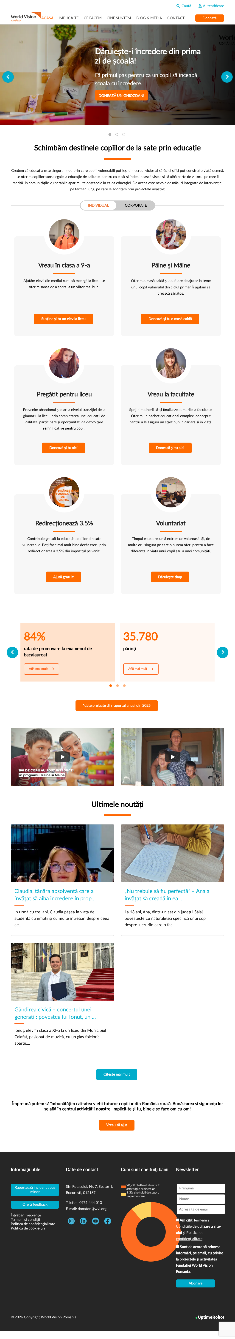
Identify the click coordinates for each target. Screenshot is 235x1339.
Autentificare (213, 6)
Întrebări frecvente (26, 1215)
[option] (117, 75)
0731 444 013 (90, 1203)
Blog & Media (149, 18)
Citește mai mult (117, 1074)
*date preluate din (117, 705)
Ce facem (93, 18)
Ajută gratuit (63, 577)
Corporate (136, 205)
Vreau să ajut (116, 1125)
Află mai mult (38, 669)
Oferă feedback (35, 1204)
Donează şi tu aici (63, 448)
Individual (98, 205)
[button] (12, 652)
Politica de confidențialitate (33, 1224)
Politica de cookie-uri (28, 1228)
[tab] (110, 135)
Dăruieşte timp (170, 577)
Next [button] (227, 77)
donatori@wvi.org (92, 1209)
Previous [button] (8, 77)
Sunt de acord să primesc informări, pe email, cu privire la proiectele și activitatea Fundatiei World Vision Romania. (199, 1259)
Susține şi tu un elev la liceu (63, 319)
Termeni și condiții (25, 1219)
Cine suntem (119, 18)
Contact (176, 18)
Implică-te (68, 18)
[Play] (62, 756)
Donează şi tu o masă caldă (170, 319)
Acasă (47, 18)
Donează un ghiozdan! (121, 95)
